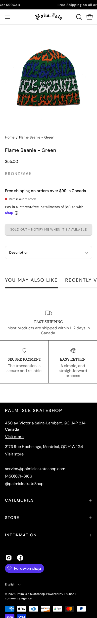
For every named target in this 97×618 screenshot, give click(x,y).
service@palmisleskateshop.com (35, 468)
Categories (19, 500)
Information (21, 535)
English (10, 584)
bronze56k (18, 173)
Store (12, 517)
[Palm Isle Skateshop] (48, 16)
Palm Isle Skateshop (31, 594)
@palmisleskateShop (24, 483)
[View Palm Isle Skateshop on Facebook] (20, 557)
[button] (78, 16)
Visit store (14, 436)
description (18, 252)
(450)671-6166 (18, 476)
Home (9, 137)
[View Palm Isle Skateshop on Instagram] (8, 557)
